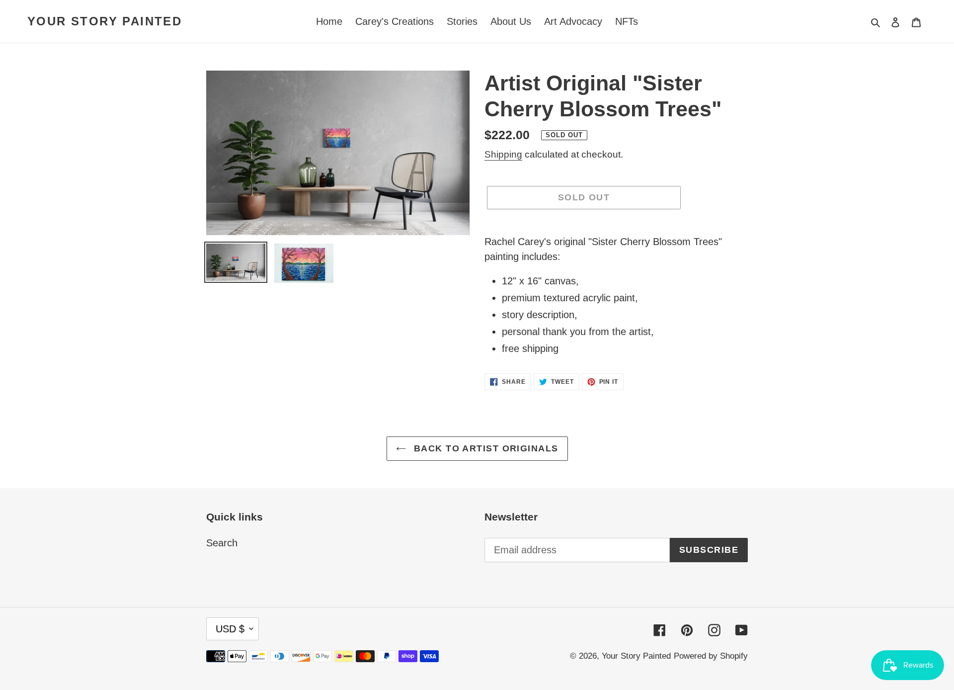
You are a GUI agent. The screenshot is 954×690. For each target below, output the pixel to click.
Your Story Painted (104, 21)
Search (222, 542)
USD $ (230, 628)
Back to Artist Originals (484, 448)
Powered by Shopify (711, 656)
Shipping (503, 154)
